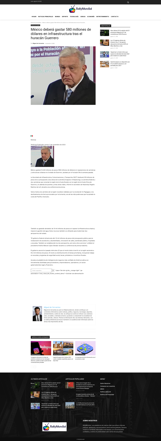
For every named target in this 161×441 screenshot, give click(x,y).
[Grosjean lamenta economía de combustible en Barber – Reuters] (69, 396)
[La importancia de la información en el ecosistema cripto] (85, 348)
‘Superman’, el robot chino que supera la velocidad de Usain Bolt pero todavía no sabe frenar (119, 53)
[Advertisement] (63, 121)
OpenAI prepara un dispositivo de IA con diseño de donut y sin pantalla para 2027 (119, 63)
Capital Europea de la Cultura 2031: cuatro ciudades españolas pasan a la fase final (63, 359)
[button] (128, 2)
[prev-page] (32, 367)
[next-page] (35, 367)
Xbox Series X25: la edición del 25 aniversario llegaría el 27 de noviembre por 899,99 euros (119, 32)
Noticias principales (36, 22)
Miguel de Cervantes (38, 43)
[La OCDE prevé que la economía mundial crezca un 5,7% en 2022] (69, 405)
